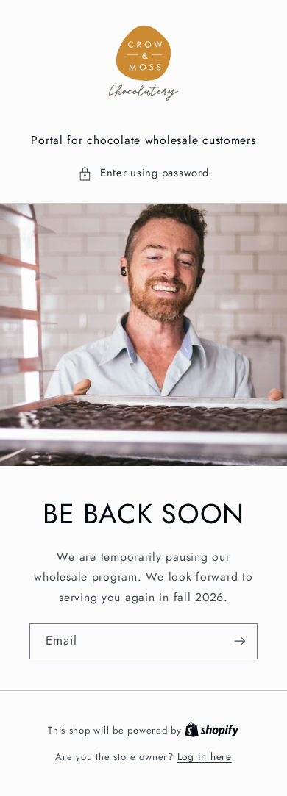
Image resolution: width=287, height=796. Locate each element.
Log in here (204, 756)
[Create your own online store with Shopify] (212, 730)
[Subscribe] (240, 641)
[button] (143, 173)
